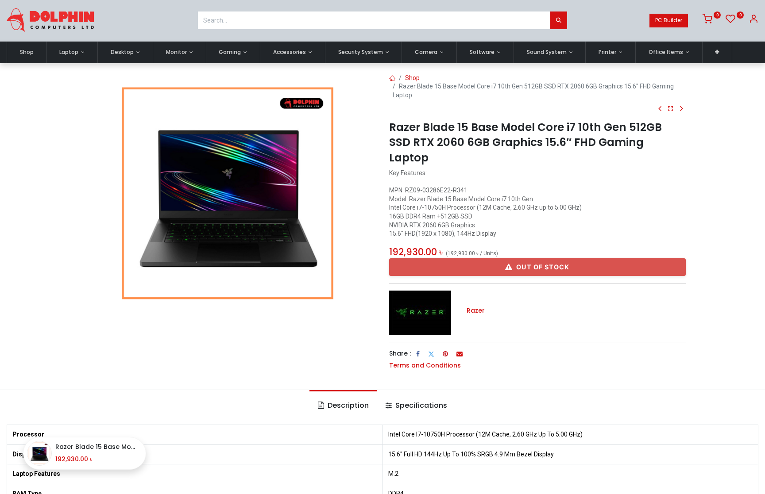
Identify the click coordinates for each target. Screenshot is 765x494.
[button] (717, 52)
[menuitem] (26, 52)
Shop (412, 77)
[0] (712, 20)
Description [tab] (347, 405)
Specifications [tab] (420, 405)
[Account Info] (753, 20)
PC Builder (668, 20)
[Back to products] (670, 109)
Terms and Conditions (425, 365)
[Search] (558, 20)
